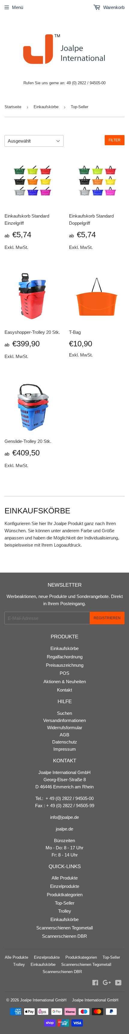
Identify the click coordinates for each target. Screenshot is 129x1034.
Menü (17, 7)
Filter (115, 140)
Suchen (64, 713)
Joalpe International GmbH (43, 1000)
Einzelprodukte (64, 886)
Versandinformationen (64, 720)
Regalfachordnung (64, 656)
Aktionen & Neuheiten (65, 681)
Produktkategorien (64, 894)
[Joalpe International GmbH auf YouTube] (118, 983)
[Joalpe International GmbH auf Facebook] (95, 983)
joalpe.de (64, 828)
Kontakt (64, 689)
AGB (64, 734)
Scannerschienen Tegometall (64, 927)
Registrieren (107, 618)
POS (64, 673)
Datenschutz (64, 741)
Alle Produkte (65, 877)
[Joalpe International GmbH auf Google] (107, 983)
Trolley (64, 911)
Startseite (12, 107)
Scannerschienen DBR (64, 936)
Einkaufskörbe (46, 107)
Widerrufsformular (64, 727)
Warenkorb (113, 7)
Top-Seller (64, 902)
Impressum (64, 749)
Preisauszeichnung (64, 665)
